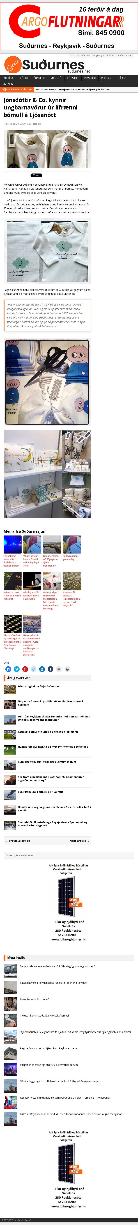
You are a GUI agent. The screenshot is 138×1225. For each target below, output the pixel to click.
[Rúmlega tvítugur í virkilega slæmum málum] (10, 767)
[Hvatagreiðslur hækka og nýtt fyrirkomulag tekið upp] (10, 752)
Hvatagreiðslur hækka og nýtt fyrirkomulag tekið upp (53, 746)
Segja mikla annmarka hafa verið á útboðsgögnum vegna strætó (57, 966)
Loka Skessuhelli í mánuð (34, 999)
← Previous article (18, 840)
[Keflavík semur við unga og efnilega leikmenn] (10, 737)
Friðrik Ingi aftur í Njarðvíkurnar (38, 686)
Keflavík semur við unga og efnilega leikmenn (48, 731)
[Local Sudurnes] (69, 64)
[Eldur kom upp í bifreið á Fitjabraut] (10, 798)
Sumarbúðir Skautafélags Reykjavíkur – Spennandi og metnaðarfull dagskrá (53, 823)
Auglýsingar (99, 55)
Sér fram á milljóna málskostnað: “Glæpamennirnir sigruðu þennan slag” (51, 778)
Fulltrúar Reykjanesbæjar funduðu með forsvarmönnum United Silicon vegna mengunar (54, 718)
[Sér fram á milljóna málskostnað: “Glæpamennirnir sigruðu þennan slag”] (10, 782)
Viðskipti (90, 78)
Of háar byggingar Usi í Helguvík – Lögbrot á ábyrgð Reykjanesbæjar (59, 1081)
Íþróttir (39, 78)
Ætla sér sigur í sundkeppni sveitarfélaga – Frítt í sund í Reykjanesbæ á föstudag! (51, 600)
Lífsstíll (73, 78)
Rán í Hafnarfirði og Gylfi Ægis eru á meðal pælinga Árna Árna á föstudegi (12, 642)
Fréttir (24, 78)
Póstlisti (111, 55)
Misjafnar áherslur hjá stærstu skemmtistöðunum (49, 1064)
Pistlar (106, 78)
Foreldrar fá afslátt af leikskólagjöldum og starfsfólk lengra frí (71, 599)
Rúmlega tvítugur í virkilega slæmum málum (47, 761)
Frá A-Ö (121, 78)
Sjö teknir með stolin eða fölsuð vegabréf (12, 595)
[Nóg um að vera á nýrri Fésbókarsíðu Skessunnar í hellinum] (10, 707)
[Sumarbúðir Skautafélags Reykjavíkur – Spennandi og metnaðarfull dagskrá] (10, 828)
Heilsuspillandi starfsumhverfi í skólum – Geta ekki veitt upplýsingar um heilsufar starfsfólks (31, 645)
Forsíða (8, 78)
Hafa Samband (125, 55)
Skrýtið (8, 83)
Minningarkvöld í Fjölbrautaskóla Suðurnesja (31, 595)
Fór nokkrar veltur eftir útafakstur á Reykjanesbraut (11, 560)
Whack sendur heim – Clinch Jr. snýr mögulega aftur (31, 560)
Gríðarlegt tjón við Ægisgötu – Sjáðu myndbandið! (51, 560)
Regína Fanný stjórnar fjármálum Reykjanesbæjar (49, 1048)
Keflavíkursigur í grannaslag (71, 557)
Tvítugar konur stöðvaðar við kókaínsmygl (44, 1015)
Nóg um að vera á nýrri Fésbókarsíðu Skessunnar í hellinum (50, 703)
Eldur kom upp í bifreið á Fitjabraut (40, 792)
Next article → (79, 840)
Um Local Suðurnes (80, 55)
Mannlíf (56, 78)
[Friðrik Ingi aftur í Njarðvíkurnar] (10, 692)
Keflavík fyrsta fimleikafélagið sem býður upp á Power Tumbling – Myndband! (65, 1097)
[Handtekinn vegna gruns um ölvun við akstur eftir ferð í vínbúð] (10, 813)
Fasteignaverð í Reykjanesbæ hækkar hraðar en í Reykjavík (54, 982)
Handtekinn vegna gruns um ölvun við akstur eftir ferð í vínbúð (54, 808)
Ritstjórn (37, 123)
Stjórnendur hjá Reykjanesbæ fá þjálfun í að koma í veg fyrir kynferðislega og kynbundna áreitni (75, 1032)
